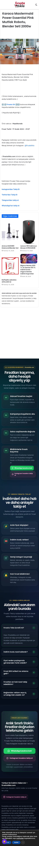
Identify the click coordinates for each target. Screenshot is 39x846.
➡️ (3, 104)
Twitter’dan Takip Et (9, 195)
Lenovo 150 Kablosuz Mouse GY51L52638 (28, 247)
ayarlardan (20, 838)
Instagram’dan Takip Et (11, 189)
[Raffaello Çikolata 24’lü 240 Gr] (10, 266)
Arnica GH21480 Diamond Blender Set (10, 247)
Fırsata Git (11, 104)
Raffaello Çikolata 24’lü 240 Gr (9, 281)
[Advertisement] (19, 330)
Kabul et (6, 842)
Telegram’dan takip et (10, 200)
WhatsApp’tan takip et (10, 206)
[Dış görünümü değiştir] (36, 5)
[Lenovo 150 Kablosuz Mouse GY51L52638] (28, 232)
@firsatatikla (29, 145)
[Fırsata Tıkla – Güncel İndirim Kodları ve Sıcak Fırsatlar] (19, 5)
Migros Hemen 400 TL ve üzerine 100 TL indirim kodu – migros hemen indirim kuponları (28, 269)
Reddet (16, 842)
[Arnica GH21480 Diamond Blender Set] (10, 232)
